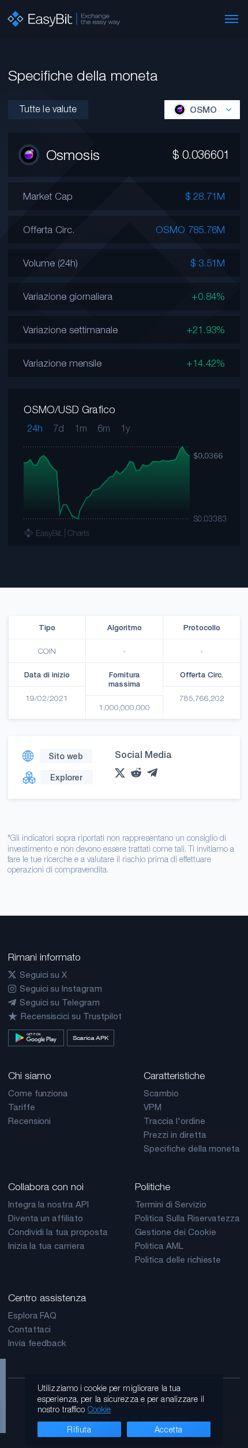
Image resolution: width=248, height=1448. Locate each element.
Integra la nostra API (48, 1204)
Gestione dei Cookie (175, 1232)
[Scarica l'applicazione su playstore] (36, 1038)
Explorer (66, 777)
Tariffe (21, 1107)
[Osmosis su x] (123, 773)
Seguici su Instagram (61, 988)
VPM (152, 1107)
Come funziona (38, 1093)
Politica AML (159, 1246)
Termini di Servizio (170, 1204)
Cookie (99, 1409)
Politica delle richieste (178, 1259)
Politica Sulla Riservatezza (188, 1218)
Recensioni (29, 1121)
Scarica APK (90, 1037)
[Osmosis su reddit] (139, 773)
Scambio (161, 1093)
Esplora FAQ (32, 1315)
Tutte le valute (48, 109)
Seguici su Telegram (60, 1002)
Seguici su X (43, 975)
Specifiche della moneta (192, 1148)
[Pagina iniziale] (63, 19)
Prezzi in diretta (175, 1135)
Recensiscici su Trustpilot (71, 1016)
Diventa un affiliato (45, 1218)
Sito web (65, 756)
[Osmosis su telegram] (155, 772)
